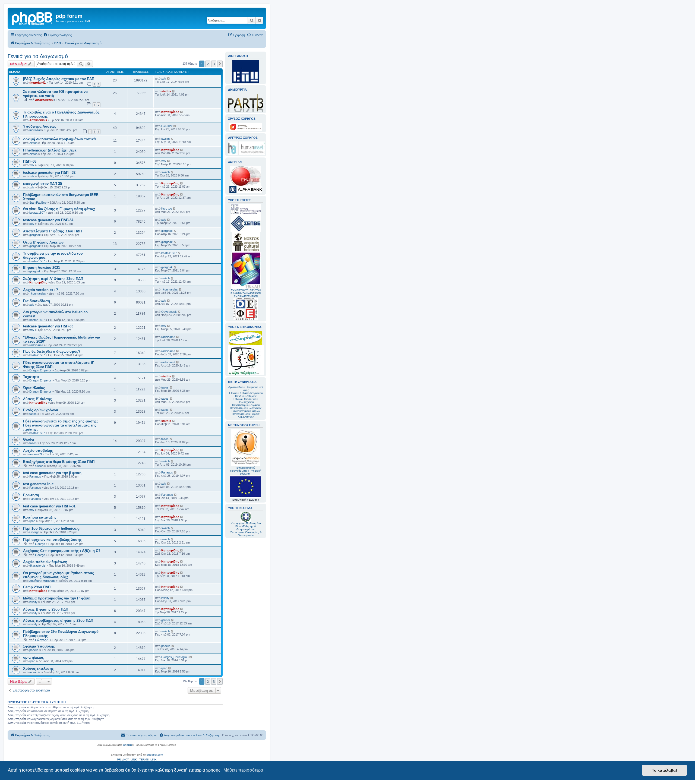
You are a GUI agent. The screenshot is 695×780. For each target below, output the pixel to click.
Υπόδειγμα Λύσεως (39, 126)
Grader (28, 439)
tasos (165, 387)
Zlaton (33, 142)
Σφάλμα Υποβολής (39, 646)
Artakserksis (44, 100)
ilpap (32, 521)
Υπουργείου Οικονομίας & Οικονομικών (246, 534)
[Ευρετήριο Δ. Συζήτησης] (32, 17)
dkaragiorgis (37, 565)
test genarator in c (38, 484)
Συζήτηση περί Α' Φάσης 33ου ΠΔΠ (53, 279)
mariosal (34, 130)
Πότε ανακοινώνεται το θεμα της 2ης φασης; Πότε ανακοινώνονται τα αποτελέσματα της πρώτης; (60, 425)
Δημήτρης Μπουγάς (42, 580)
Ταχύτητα (31, 377)
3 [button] (214, 63)
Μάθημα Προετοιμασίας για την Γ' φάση (56, 598)
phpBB (127, 744)
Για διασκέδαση (36, 301)
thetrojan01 (37, 82)
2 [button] (208, 63)
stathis (166, 91)
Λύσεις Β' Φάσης (37, 399)
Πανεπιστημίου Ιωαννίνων (245, 407)
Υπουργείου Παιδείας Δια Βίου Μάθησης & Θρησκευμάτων (246, 526)
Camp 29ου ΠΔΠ (36, 587)
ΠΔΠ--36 (29, 161)
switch (165, 138)
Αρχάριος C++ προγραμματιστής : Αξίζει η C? (61, 551)
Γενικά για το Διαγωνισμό (38, 56)
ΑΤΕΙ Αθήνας (246, 416)
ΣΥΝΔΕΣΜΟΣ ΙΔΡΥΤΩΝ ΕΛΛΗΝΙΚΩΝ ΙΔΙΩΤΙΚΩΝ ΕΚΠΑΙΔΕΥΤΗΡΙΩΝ (245, 293)
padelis (34, 650)
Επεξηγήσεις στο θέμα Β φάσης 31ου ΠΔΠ (58, 462)
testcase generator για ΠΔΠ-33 (48, 326)
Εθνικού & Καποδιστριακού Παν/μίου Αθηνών (246, 394)
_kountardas (37, 293)
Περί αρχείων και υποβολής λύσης (52, 540)
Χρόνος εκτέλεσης (38, 669)
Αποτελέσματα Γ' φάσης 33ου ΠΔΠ (52, 231)
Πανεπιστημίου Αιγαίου (246, 404)
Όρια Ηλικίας (34, 388)
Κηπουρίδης (170, 111)
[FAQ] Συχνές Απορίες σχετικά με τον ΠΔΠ (58, 79)
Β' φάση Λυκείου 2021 (41, 268)
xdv (163, 78)
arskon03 (35, 454)
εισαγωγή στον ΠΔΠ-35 (42, 184)
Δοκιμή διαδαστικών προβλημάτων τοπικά (59, 139)
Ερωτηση (31, 495)
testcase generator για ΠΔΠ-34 (48, 220)
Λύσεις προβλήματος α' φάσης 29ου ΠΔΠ (58, 620)
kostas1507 (37, 212)
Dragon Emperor (40, 370)
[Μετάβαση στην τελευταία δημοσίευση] (168, 78)
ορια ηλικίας (33, 657)
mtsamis (34, 672)
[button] (220, 64)
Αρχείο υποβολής (38, 451)
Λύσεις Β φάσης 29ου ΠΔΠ (45, 609)
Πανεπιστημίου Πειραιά (246, 413)
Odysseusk (169, 311)
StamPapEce (37, 202)
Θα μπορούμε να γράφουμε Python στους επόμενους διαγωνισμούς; (58, 575)
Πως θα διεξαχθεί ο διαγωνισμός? (51, 351)
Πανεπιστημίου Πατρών (246, 410)
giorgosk (35, 234)
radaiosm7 (36, 345)
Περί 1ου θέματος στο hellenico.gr (52, 528)
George (34, 532)
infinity (33, 602)
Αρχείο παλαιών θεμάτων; (45, 562)
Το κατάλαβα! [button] (664, 770)
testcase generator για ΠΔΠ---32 (49, 172)
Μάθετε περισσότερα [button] (243, 770)
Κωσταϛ (166, 208)
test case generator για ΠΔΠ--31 (49, 506)
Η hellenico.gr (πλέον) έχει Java (49, 150)
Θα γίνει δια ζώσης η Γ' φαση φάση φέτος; (59, 209)
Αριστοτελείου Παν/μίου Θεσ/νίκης (245, 388)
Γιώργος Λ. (42, 640)
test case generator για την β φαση (52, 473)
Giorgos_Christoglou (174, 657)
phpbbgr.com (155, 754)
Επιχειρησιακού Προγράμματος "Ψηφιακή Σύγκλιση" (245, 470)
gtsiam (165, 620)
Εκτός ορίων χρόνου (40, 410)
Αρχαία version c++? (40, 290)
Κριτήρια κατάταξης (39, 517)
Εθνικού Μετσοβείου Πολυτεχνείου (245, 400)
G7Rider (166, 126)
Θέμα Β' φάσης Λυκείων (43, 242)
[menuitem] (57, 35)
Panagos (35, 476)
